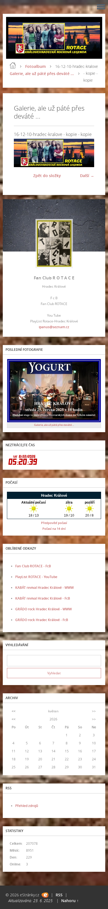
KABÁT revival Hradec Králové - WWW (44, 587)
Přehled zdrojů (26, 805)
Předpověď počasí (54, 523)
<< (14, 711)
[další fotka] (85, 153)
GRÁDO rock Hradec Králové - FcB (41, 619)
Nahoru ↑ (70, 900)
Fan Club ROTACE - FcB (33, 566)
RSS (59, 894)
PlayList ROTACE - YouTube (36, 576)
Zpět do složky (47, 175)
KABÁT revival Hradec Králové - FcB (42, 598)
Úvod (13, 65)
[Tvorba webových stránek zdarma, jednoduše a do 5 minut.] (45, 895)
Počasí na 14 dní (54, 528)
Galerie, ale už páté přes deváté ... (42, 73)
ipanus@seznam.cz (54, 327)
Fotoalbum (35, 66)
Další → (87, 175)
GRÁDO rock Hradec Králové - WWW (43, 609)
